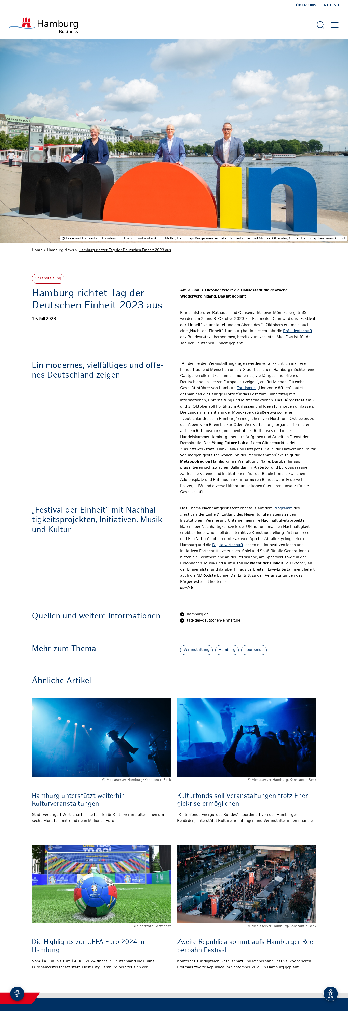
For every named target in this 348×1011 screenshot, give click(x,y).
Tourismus (246, 388)
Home (37, 250)
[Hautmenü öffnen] (334, 25)
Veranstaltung (48, 278)
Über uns (306, 5)
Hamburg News (60, 250)
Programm (282, 508)
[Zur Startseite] (43, 25)
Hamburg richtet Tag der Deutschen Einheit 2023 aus (125, 250)
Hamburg (227, 650)
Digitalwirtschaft (227, 545)
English (330, 5)
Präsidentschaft (297, 331)
